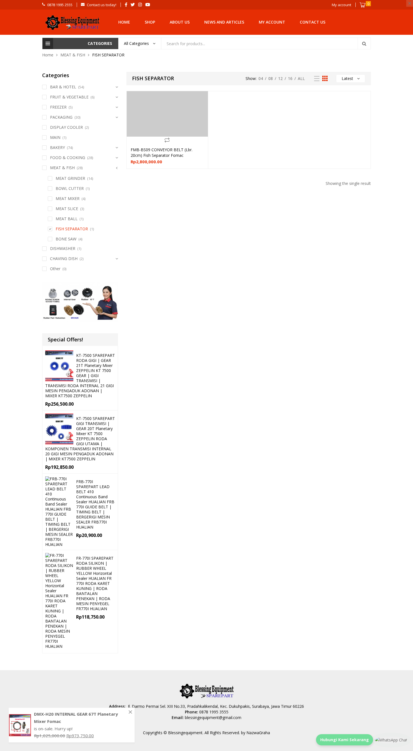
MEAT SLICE (67, 208)
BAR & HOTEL (63, 86)
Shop (150, 22)
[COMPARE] (167, 140)
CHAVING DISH (64, 258)
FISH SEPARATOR (72, 228)
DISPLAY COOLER (66, 127)
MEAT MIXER (68, 198)
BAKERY (57, 147)
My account (272, 22)
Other (55, 268)
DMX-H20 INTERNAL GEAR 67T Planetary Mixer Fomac (76, 717)
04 (260, 78)
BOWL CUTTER (70, 188)
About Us (180, 22)
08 (270, 78)
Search (364, 43)
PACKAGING (61, 117)
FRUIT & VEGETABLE (69, 97)
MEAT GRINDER (70, 178)
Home (124, 22)
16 (290, 78)
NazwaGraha (258, 732)
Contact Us (312, 22)
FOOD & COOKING (67, 157)
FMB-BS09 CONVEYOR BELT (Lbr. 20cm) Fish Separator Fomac (161, 152)
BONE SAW (66, 239)
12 (280, 78)
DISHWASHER (62, 248)
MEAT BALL (67, 218)
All (301, 78)
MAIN (55, 137)
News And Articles (224, 22)
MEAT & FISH (72, 55)
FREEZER (58, 107)
